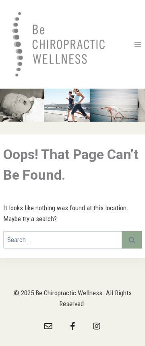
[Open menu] (137, 44)
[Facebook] (72, 326)
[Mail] (48, 326)
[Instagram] (97, 326)
